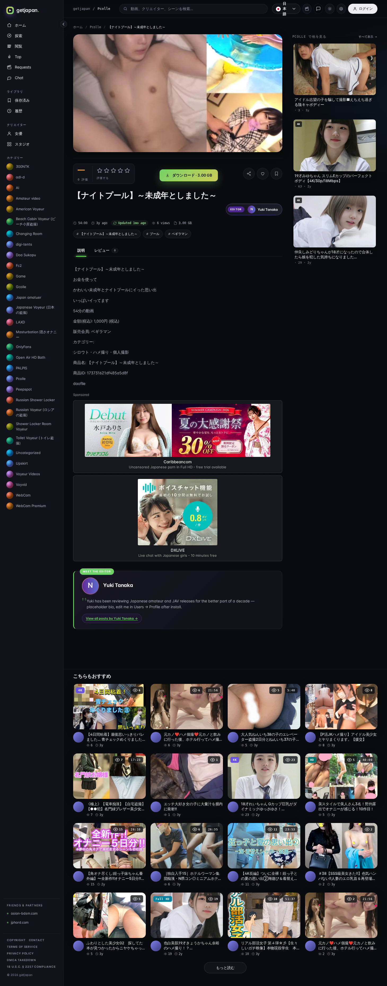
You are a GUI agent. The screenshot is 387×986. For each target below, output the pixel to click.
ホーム (78, 27)
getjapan (81, 9)
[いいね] (263, 173)
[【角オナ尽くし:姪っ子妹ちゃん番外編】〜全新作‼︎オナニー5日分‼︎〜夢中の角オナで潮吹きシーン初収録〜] (109, 855)
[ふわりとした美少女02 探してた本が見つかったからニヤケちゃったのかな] (109, 924)
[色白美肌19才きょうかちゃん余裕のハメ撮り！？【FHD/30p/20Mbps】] (187, 924)
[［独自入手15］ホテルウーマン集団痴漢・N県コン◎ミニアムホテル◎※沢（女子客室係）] (187, 855)
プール (154, 234)
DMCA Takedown (21, 960)
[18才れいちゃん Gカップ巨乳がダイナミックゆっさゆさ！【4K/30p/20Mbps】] (264, 785)
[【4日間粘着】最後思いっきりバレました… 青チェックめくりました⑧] (109, 716)
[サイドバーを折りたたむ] (63, 24)
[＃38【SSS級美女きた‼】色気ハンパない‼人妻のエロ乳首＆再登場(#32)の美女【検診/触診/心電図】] (341, 855)
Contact (37, 940)
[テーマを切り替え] (329, 9)
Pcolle (95, 27)
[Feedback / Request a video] (318, 9)
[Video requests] (306, 9)
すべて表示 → (368, 36)
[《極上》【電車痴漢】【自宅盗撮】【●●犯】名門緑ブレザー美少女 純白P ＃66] (109, 785)
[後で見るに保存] (139, 689)
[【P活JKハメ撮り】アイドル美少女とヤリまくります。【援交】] (341, 716)
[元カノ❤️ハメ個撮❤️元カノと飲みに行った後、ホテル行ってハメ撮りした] (187, 716)
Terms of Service (22, 947)
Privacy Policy (20, 953)
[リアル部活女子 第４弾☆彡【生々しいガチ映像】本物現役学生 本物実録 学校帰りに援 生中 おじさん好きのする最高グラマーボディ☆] (264, 924)
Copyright (16, 940)
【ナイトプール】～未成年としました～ (108, 234)
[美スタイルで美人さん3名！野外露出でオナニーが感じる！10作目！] (341, 785)
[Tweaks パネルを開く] (341, 9)
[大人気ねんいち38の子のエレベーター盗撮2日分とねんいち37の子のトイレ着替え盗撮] (264, 716)
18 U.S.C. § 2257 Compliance (31, 966)
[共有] (249, 173)
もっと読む (225, 968)
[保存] (276, 173)
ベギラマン (180, 234)
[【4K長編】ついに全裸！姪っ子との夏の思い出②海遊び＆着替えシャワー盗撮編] (264, 855)
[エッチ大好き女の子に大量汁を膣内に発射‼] (187, 785)
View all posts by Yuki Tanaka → (112, 618)
